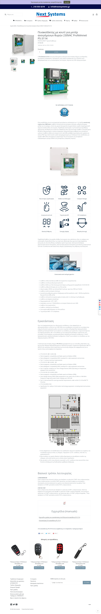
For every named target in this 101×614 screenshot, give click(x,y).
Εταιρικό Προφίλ (15, 587)
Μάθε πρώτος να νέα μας (57, 579)
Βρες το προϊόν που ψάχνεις (18, 598)
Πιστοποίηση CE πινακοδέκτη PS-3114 (49, 520)
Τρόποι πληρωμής (15, 585)
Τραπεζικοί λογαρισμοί (16, 579)
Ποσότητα (40, 49)
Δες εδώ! (67, 2)
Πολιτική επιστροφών (16, 592)
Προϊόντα (33, 581)
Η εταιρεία (33, 579)
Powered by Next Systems (27, 609)
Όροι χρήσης (14, 589)
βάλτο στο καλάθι (18, 567)
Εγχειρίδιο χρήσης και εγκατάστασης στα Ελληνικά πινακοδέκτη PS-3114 (59, 517)
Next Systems (17, 609)
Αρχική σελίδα (13, 26)
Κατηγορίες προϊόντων (36, 583)
